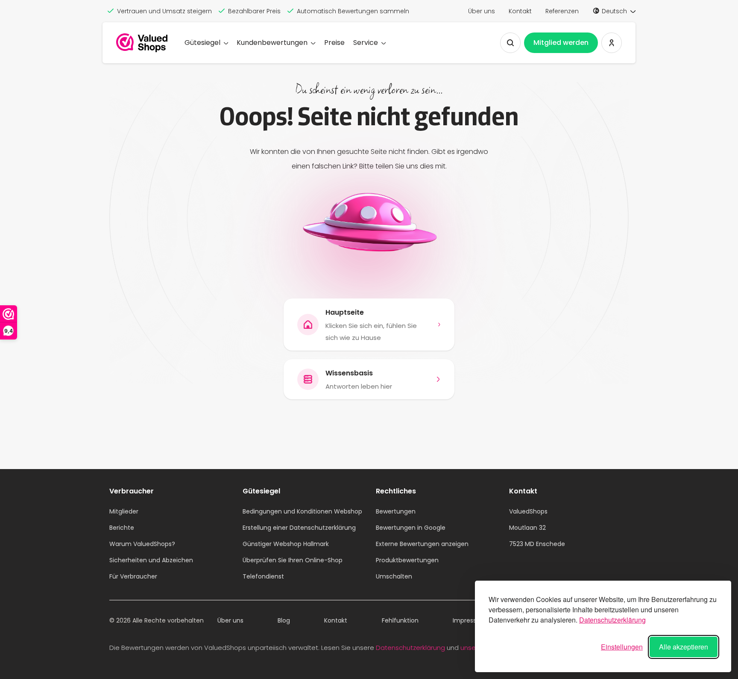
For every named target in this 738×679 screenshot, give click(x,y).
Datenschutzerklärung (612, 620)
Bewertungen (396, 511)
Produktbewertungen (407, 560)
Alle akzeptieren (683, 647)
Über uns (481, 11)
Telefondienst (263, 576)
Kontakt (520, 11)
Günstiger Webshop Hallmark (286, 544)
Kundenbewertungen (272, 42)
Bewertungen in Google (410, 527)
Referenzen (562, 11)
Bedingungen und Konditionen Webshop (302, 511)
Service (365, 42)
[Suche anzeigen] (510, 42)
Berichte (121, 527)
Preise (334, 42)
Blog (284, 620)
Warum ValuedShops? (142, 544)
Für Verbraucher (133, 576)
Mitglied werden (561, 42)
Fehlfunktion (400, 620)
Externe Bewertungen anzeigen (422, 544)
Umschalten (394, 576)
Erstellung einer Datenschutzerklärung (299, 527)
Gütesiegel (202, 42)
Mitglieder (123, 511)
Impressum (469, 620)
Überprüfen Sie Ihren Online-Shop (293, 560)
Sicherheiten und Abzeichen (151, 560)
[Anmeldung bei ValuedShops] (611, 42)
